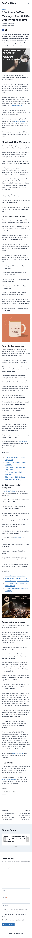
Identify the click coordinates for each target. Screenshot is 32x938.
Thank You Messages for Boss (16, 578)
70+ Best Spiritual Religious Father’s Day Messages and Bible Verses (24, 815)
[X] (6, 30)
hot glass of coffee (9, 491)
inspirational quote (18, 753)
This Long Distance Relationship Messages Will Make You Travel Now (8, 815)
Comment (6, 868)
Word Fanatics (7, 23)
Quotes (4, 9)
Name (5, 890)
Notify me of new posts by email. (13, 920)
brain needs (17, 538)
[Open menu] (28, 3)
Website (5, 905)
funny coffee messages (9, 779)
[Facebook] (3, 30)
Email (5, 897)
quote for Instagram (20, 121)
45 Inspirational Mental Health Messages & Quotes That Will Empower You (15, 839)
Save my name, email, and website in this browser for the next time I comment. (15, 910)
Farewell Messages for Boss (15, 576)
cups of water (23, 441)
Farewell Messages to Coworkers (17, 581)
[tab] (14, 846)
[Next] (27, 839)
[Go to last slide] (4, 839)
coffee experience (16, 105)
